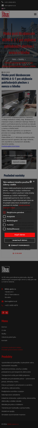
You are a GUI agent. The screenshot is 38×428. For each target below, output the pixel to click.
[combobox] (31, 182)
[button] (19, 245)
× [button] (33, 181)
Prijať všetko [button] (19, 235)
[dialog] (19, 214)
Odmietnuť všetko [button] (19, 240)
